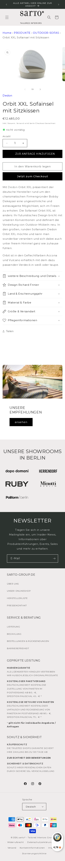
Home (7, 32)
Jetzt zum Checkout (32, 176)
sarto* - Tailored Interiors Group (36, 837)
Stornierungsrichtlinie (34, 853)
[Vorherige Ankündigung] (6, 4)
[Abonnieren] (54, 558)
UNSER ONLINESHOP (19, 591)
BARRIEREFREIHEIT (18, 648)
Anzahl (6, 136)
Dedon (7, 95)
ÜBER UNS (13, 583)
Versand (20, 123)
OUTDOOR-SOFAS (46, 32)
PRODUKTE (22, 32)
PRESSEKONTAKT (17, 605)
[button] (7, 17)
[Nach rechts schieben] (40, 89)
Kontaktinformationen (32, 847)
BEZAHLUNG (14, 634)
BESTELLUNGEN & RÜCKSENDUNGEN (28, 641)
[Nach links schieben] (25, 89)
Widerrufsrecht (15, 842)
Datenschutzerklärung (40, 842)
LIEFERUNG (13, 626)
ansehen (21, 422)
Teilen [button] (10, 331)
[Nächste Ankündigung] (58, 4)
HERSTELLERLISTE (17, 598)
